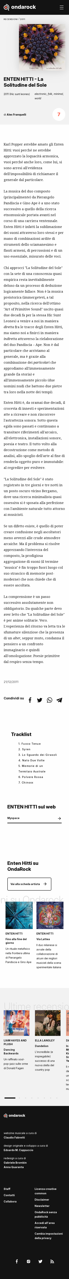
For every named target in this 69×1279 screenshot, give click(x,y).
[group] (16, 1041)
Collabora (10, 1201)
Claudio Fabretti (14, 1137)
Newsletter (42, 1205)
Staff (7, 1188)
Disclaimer (42, 1199)
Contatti (9, 1195)
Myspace (13, 818)
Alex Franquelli (16, 114)
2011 (22, 19)
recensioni (11, 19)
